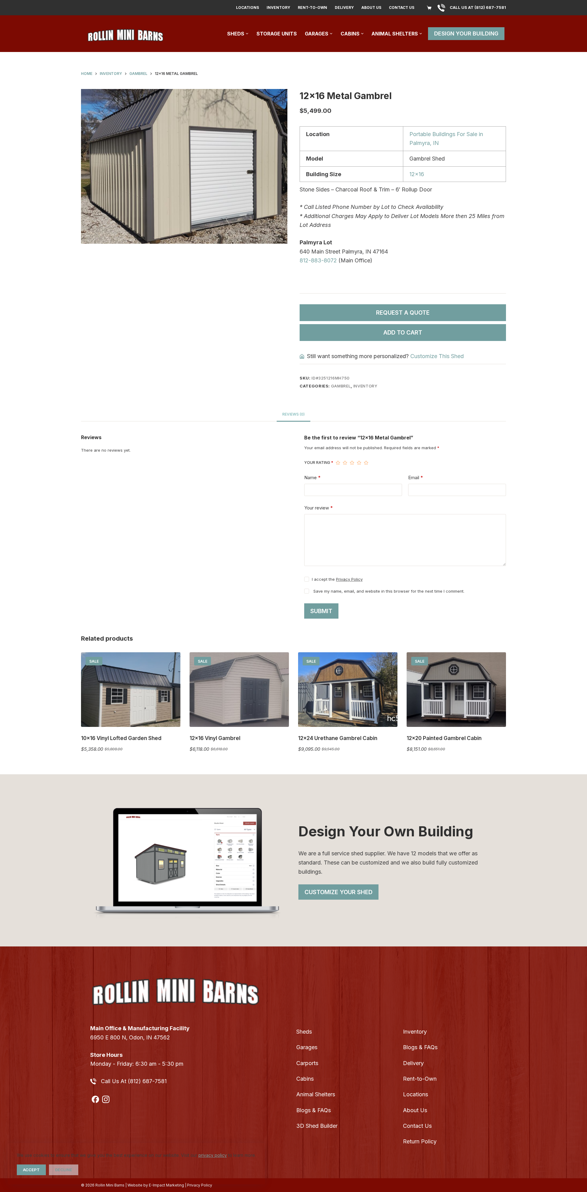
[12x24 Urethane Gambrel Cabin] (347, 689)
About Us (371, 7)
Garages (316, 34)
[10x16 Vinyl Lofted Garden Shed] (130, 689)
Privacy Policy (349, 579)
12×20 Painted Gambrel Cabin (444, 738)
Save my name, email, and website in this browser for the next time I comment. (388, 591)
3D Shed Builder (317, 1126)
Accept (31, 1169)
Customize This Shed (437, 356)
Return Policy (420, 1141)
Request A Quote (403, 312)
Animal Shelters (394, 34)
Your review (318, 508)
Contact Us (401, 7)
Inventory (278, 7)
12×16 (416, 174)
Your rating (318, 462)
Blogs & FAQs (313, 1110)
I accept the (337, 579)
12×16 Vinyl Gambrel (215, 738)
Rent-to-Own (312, 7)
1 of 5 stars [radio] (337, 463)
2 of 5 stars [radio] (345, 463)
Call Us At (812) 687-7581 (134, 1081)
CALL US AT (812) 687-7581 (478, 7)
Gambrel (341, 385)
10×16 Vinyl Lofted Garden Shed (121, 738)
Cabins (350, 34)
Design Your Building (466, 33)
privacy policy (212, 1155)
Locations (247, 7)
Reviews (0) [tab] (293, 414)
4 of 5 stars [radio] (359, 463)
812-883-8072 (318, 260)
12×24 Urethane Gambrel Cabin (337, 738)
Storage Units (277, 34)
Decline (63, 1169)
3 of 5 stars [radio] (352, 463)
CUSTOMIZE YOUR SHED (338, 892)
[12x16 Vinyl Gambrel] (239, 689)
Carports (307, 1063)
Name (312, 477)
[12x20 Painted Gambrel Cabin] (456, 689)
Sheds (235, 34)
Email (415, 477)
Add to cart (402, 332)
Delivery (344, 7)
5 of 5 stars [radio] (366, 463)
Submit (321, 611)
